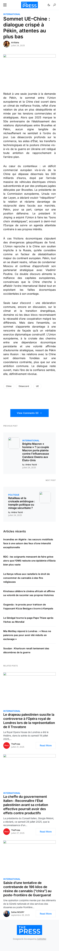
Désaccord (24, 386)
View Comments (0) (28, 413)
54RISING (41, 939)
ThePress (15, 744)
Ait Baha (15, 42)
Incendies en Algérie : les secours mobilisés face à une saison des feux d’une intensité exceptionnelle (28, 543)
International (11, 14)
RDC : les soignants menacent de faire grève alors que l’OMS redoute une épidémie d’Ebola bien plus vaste (29, 560)
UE (37, 386)
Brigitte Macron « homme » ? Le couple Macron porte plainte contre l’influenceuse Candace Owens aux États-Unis (35, 452)
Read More (46, 745)
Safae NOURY (17, 912)
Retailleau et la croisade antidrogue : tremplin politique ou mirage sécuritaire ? (21, 503)
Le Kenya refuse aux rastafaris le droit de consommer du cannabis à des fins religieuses (26, 578)
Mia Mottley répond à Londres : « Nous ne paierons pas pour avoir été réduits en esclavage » (27, 635)
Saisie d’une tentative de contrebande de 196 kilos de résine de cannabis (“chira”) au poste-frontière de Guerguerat (27, 889)
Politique (13, 495)
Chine (8, 386)
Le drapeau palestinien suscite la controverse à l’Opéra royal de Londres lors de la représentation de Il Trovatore (29, 721)
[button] (5, 5)
